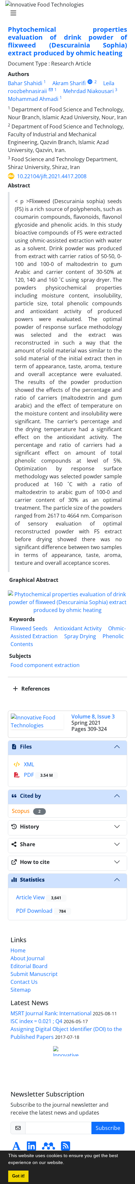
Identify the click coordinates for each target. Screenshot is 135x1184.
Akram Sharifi (69, 83)
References (35, 688)
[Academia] (16, 1148)
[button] (67, 1163)
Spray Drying (80, 636)
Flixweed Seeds (29, 628)
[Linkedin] (31, 1148)
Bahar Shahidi (25, 83)
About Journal (27, 958)
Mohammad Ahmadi (33, 99)
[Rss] (65, 1148)
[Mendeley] (48, 1148)
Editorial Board (29, 966)
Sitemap (20, 989)
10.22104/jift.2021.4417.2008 (52, 176)
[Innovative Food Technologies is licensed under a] (67, 1051)
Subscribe (108, 1128)
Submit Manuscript (34, 974)
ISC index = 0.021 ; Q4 (36, 1021)
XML (28, 764)
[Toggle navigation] (65, 13)
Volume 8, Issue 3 (93, 716)
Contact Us (24, 981)
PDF (38, 774)
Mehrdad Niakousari (88, 91)
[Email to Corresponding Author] (50, 89)
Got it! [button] (18, 1176)
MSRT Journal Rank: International (50, 1013)
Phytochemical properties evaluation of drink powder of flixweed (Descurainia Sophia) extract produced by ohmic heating (67, 41)
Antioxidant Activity (78, 628)
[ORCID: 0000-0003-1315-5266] (90, 82)
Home (18, 950)
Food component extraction (45, 665)
